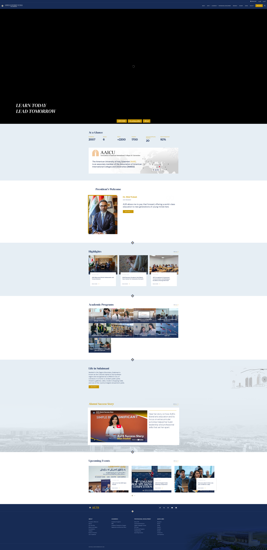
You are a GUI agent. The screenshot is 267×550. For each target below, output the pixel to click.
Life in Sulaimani (92, 534)
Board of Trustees (93, 532)
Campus (90, 530)
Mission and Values (93, 527)
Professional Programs (139, 529)
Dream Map (253, 1)
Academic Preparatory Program (119, 525)
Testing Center (137, 530)
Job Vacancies (160, 534)
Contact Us (159, 532)
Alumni (158, 523)
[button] (132, 496)
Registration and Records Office (119, 527)
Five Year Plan (92, 525)
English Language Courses (140, 525)
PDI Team (136, 527)
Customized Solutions (139, 523)
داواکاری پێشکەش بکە (134, 121)
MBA (113, 523)
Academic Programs (116, 521)
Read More (127, 211)
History (90, 523)
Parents (159, 527)
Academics (214, 5)
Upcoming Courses (138, 532)
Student (241, 5)
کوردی (259, 1)
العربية (264, 1)
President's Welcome (93, 521)
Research (235, 5)
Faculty (251, 5)
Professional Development (225, 5)
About (203, 5)
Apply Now (259, 5)
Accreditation (92, 529)
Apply (208, 5)
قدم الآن (147, 121)
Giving (246, 5)
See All (175, 251)
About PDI (136, 521)
